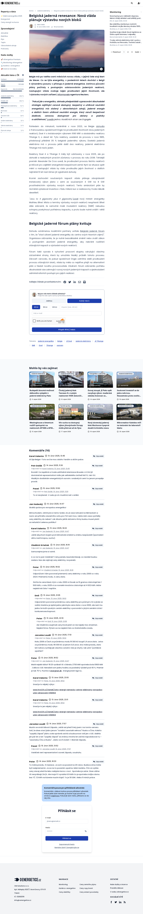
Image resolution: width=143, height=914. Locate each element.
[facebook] (64, 282)
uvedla (50, 119)
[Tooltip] (23, 75)
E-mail (48, 818)
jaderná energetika (46, 341)
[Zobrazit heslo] (85, 831)
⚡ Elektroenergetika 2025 (11, 16)
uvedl (75, 198)
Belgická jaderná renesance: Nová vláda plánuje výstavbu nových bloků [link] (79, 11)
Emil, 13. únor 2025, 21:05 (57, 621)
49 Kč (36, 307)
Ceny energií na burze (10, 22)
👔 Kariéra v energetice (10, 66)
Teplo (3, 42)
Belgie (59, 341)
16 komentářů (58, 27)
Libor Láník (41, 25)
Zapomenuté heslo (67, 844)
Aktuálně (4, 33)
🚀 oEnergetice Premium (10, 59)
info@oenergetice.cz (22, 900)
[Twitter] (117, 902)
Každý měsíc (84, 301)
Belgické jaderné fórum (92, 231)
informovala (64, 94)
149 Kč (54, 307)
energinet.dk (56, 671)
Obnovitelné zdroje (8, 45)
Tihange (49, 345)
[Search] (132, 3)
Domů (31, 11)
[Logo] (10, 3)
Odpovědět (100, 456)
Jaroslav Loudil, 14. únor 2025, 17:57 (56, 749)
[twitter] (69, 282)
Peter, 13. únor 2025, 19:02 (56, 598)
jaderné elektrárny (83, 341)
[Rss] (126, 902)
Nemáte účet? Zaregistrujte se (67, 847)
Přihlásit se (66, 838)
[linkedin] (74, 282)
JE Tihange (99, 341)
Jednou (49, 301)
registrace (55, 796)
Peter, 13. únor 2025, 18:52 (54, 681)
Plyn (2, 39)
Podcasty (5, 49)
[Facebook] (112, 902)
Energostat (5, 19)
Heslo (47, 827)
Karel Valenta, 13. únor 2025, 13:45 (56, 469)
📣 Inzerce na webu (9, 69)
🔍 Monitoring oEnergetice (11, 62)
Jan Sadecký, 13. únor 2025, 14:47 (55, 531)
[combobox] (126, 12)
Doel (41, 345)
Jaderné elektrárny (43, 11)
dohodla (100, 126)
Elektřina (4, 36)
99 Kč (45, 307)
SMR (33, 345)
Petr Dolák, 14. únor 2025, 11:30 (56, 491)
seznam (60, 345)
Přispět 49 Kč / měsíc (66, 330)
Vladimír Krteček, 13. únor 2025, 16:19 (58, 570)
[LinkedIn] (121, 902)
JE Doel (69, 341)
